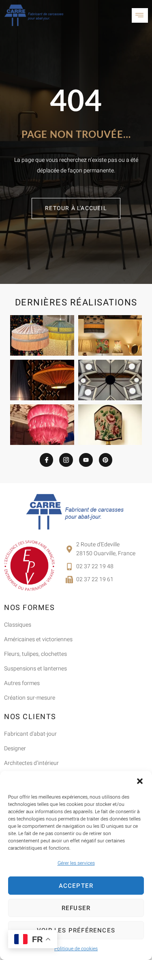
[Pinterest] (106, 460)
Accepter (76, 885)
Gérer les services (76, 863)
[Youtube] (86, 460)
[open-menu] (140, 15)
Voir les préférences (76, 930)
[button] (140, 781)
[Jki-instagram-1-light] (66, 460)
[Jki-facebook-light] (47, 460)
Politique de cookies (76, 948)
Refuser (76, 908)
